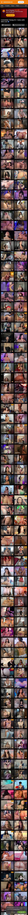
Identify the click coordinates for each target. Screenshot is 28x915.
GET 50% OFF (10, 15)
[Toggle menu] (1, 2)
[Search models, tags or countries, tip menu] (26, 5)
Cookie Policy (16, 909)
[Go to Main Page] (8, 2)
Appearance (7, 25)
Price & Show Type (19, 25)
